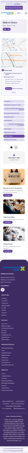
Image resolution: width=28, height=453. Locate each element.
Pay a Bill (4, 308)
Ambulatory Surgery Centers (12, 105)
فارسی (18, 432)
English (6, 419)
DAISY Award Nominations (7, 348)
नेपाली (11, 432)
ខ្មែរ (24, 430)
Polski (22, 432)
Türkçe (14, 438)
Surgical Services (5, 337)
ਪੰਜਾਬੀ (10, 434)
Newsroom (4, 385)
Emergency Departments (11, 113)
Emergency (4, 298)
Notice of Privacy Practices (17, 403)
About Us (4, 370)
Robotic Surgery (5, 339)
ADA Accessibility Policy (7, 401)
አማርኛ (9, 419)
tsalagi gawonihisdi (9, 421)
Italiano (14, 427)
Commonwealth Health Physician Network (14, 109)
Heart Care (4, 330)
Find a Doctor (5, 300)
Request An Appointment (15, 7)
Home (4, 25)
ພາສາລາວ (15, 430)
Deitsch (15, 432)
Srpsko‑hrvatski (13, 436)
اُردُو (23, 438)
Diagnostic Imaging (5, 326)
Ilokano (10, 427)
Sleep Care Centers (10, 132)
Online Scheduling (6, 305)
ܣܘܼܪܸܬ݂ (23, 436)
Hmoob (20, 425)
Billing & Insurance (6, 355)
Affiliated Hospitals (7, 274)
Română (14, 434)
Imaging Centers (9, 117)
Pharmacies (7, 129)
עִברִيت (19, 440)
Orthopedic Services (6, 335)
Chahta (21, 421)
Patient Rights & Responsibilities (13, 406)
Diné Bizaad (7, 432)
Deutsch (10, 425)
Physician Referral (6, 362)
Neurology (3, 332)
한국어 (21, 427)
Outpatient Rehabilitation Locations (16, 124)
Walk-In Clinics (8, 136)
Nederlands (13, 423)
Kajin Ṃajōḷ (20, 430)
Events (3, 350)
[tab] (11, 147)
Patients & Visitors (7, 344)
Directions (4, 315)
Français (18, 423)
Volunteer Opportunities (7, 390)
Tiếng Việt (9, 440)
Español (20, 436)
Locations (7, 101)
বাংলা (16, 419)
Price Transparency (6, 408)
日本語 (17, 427)
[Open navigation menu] (26, 13)
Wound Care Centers (10, 139)
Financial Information (6, 352)
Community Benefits (6, 376)
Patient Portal (5, 303)
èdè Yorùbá (15, 440)
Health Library (5, 357)
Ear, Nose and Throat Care (7, 328)
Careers (3, 373)
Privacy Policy (6, 403)
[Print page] (5, 29)
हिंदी (17, 425)
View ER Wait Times (14, 158)
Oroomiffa (6, 423)
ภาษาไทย (10, 438)
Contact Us (4, 312)
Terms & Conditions (20, 401)
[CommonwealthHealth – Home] (10, 13)
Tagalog (5, 438)
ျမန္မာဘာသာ (20, 419)
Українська (19, 438)
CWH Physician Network (19, 408)
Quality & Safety (5, 388)
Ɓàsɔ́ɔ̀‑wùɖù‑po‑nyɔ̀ (7, 430)
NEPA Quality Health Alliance (8, 383)
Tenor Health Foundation (17, 450)
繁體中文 (17, 421)
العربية (13, 419)
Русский (18, 434)
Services (4, 320)
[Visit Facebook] (2, 290)
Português (5, 434)
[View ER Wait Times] (14, 155)
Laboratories (8, 120)
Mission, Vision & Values (7, 380)
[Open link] (14, 59)
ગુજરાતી (14, 425)
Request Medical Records (7, 364)
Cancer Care (4, 323)
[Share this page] (8, 29)
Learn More (17, 4)
